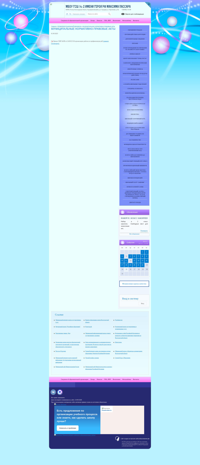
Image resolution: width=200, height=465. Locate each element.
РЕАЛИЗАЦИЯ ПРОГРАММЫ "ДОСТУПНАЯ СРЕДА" (135, 98)
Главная (53, 26)
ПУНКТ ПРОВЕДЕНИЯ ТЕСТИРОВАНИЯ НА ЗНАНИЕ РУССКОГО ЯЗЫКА (135, 48)
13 (134, 260)
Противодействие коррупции (135, 34)
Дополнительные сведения (135, 39)
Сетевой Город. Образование (122, 358)
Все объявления (134, 234)
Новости (99, 20)
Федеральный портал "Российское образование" (68, 326)
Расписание (135, 79)
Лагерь (92, 20)
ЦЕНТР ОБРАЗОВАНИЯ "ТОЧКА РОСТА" (135, 58)
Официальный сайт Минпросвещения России (67, 367)
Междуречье (118, 342)
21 (138, 265)
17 (122, 265)
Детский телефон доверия (92, 358)
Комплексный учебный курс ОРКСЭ (135, 161)
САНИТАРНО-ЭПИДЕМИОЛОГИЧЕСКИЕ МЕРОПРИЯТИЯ (135, 63)
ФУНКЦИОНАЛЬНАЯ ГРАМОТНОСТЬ (135, 144)
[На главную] (67, 14)
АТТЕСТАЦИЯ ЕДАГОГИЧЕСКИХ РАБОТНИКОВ (135, 128)
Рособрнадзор (118, 320)
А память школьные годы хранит (135, 84)
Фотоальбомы (126, 20)
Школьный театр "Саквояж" (135, 182)
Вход (142, 303)
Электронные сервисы (135, 69)
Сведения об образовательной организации (74, 20)
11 (126, 260)
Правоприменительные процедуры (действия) (135, 74)
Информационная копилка (135, 93)
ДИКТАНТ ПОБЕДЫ (135, 202)
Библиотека (135, 114)
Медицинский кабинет (135, 123)
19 (130, 265)
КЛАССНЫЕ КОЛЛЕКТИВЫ (135, 110)
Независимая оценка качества (134, 284)
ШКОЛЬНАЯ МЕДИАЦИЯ (135, 178)
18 (126, 265)
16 (146, 260)
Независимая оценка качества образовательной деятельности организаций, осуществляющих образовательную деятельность (68, 345)
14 (138, 260)
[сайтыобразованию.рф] (148, 5)
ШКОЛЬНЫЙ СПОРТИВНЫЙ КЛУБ (135, 119)
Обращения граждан (135, 30)
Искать (109, 14)
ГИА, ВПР (107, 20)
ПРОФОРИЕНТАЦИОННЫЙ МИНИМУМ (69, 26)
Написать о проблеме (67, 428)
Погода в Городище (61, 351)
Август (145, 241)
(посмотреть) (55, 43)
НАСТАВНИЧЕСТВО (135, 140)
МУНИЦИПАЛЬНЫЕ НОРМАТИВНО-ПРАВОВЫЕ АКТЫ (98, 26)
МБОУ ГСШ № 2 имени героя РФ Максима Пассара (98, 7)
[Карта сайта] (70, 14)
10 (122, 260)
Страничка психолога (135, 88)
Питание (135, 43)
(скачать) (106, 41)
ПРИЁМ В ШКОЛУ (135, 54)
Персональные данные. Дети (63, 333)
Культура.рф (88, 326)
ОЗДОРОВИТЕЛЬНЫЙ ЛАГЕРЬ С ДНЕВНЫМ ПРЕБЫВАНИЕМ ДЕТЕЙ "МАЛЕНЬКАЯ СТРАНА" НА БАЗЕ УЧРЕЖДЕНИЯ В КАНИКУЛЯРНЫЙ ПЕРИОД (135, 195)
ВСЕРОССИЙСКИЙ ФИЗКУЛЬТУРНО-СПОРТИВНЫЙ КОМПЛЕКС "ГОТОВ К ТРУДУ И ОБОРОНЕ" (135, 171)
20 (134, 265)
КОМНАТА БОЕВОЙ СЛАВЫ (135, 187)
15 (142, 260)
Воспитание (116, 20)
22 (142, 265)
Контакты (136, 20)
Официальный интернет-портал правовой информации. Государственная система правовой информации (68, 360)
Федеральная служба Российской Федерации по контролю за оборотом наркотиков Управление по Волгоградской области (128, 336)
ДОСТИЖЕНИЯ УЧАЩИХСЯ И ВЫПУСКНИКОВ (135, 134)
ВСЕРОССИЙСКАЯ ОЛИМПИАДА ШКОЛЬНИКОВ (135, 155)
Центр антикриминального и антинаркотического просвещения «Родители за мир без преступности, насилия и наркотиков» (98, 345)
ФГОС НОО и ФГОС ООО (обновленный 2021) (135, 149)
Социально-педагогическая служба (135, 104)
